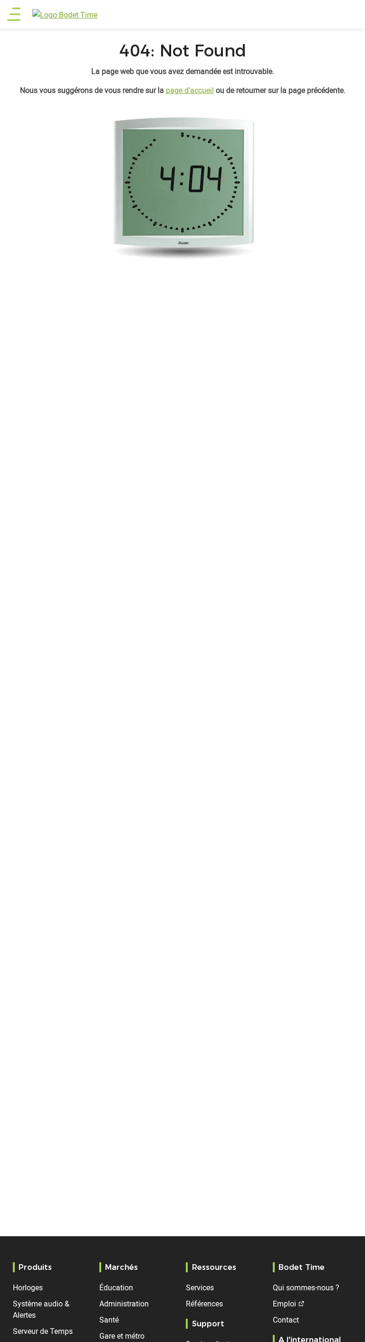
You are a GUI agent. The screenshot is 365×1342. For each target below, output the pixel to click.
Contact (286, 1319)
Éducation (116, 1287)
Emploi (284, 1303)
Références (204, 1303)
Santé (109, 1319)
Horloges (28, 1287)
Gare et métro (121, 1336)
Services (200, 1287)
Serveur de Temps (43, 1331)
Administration (124, 1303)
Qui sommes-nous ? (306, 1287)
